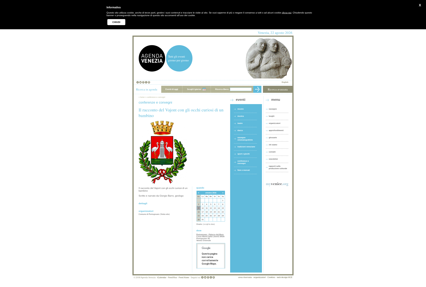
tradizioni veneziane (246, 147)
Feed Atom (184, 277)
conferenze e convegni (156, 97)
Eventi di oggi (171, 89)
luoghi (271, 116)
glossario (273, 138)
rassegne (273, 109)
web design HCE (284, 277)
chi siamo (273, 145)
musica (240, 116)
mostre (240, 109)
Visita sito (165, 214)
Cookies (271, 277)
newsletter (273, 159)
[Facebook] (137, 82)
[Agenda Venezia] (152, 70)
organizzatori (274, 123)
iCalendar (161, 277)
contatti (272, 152)
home (142, 97)
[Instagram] (149, 82)
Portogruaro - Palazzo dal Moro (210, 234)
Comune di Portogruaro (149, 214)
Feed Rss (172, 277)
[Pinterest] (143, 82)
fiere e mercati (243, 170)
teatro (240, 123)
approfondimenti (276, 130)
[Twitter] (140, 82)
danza (240, 130)
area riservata (245, 277)
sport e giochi (243, 154)
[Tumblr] (146, 82)
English (285, 82)
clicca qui (286, 12)
